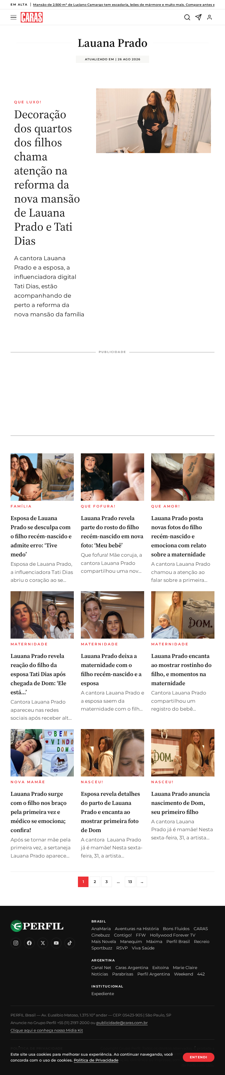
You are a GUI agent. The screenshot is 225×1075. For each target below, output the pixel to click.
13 (130, 881)
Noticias (99, 974)
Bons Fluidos (176, 928)
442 (201, 974)
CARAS (201, 928)
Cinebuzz (100, 935)
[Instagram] (16, 943)
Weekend (183, 974)
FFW (141, 935)
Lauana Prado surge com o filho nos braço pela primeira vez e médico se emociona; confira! (39, 812)
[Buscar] (187, 17)
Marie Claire (185, 967)
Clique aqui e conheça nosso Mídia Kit (47, 1030)
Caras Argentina (131, 967)
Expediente (102, 993)
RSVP (122, 948)
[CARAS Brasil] (32, 17)
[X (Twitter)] (43, 943)
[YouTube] (56, 943)
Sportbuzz (101, 948)
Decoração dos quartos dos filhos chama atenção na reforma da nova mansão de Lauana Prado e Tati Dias (47, 177)
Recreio (201, 941)
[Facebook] (29, 943)
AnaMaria (101, 928)
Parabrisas (122, 974)
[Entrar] (209, 17)
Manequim (131, 941)
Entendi (198, 1057)
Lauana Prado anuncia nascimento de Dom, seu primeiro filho (180, 803)
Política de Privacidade (96, 1060)
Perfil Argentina (153, 974)
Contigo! (123, 935)
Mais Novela (103, 941)
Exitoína (160, 967)
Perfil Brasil (178, 941)
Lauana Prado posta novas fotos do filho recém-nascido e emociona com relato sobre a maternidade (178, 536)
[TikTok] (69, 943)
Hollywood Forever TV (172, 935)
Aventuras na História (137, 928)
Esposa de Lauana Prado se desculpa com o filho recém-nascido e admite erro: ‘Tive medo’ (41, 536)
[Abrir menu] (14, 17)
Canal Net (101, 967)
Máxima (154, 941)
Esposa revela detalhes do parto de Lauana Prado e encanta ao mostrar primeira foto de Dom (110, 812)
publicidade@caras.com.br (122, 1022)
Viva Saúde (143, 948)
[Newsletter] (198, 17)
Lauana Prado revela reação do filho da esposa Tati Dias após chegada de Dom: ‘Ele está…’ (38, 674)
